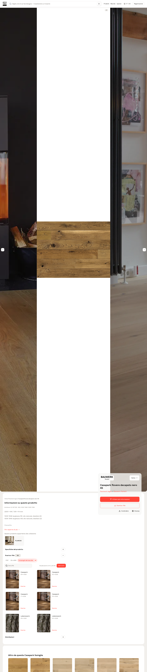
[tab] (7, 560)
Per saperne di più (11, 529)
